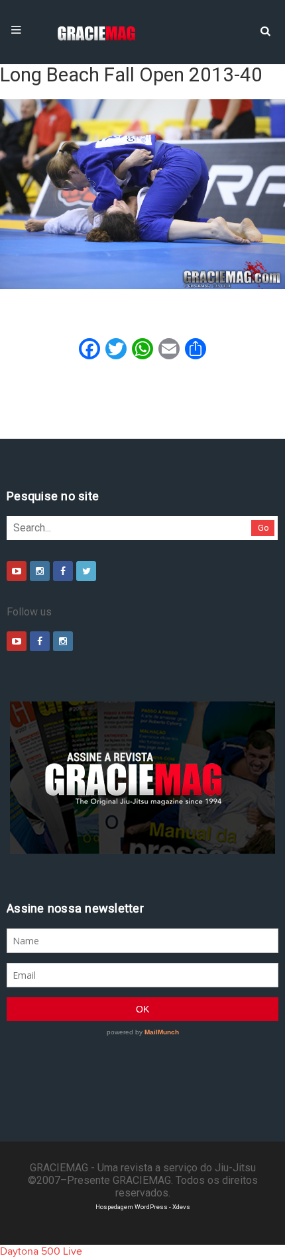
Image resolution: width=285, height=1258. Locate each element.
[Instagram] (40, 571)
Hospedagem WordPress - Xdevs (142, 1206)
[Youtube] (17, 571)
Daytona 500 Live (41, 1251)
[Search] (265, 29)
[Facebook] (63, 571)
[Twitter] (86, 571)
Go (263, 528)
